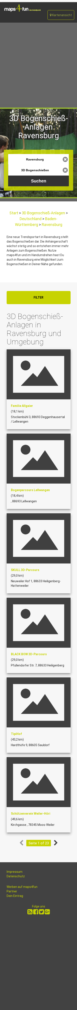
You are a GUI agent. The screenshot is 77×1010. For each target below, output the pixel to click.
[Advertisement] (38, 63)
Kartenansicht (62, 15)
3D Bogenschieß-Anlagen (43, 213)
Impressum (14, 871)
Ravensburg (51, 224)
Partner (12, 891)
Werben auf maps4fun (22, 887)
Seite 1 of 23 (38, 843)
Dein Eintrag (15, 896)
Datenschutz (16, 876)
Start (14, 213)
